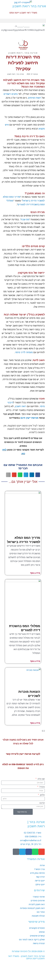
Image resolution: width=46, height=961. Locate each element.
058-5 (14, 764)
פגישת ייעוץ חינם (29, 417)
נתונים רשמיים (11, 94)
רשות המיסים (34, 97)
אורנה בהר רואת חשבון (29, 6)
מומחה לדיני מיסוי (24, 352)
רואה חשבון (20, 406)
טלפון (42, 794)
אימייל (42, 786)
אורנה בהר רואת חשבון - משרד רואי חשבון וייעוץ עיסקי (26, 957)
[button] (23, 21)
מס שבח (25, 219)
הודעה (42, 802)
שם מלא (41, 778)
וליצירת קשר (12, 754)
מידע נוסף (35, 573)
